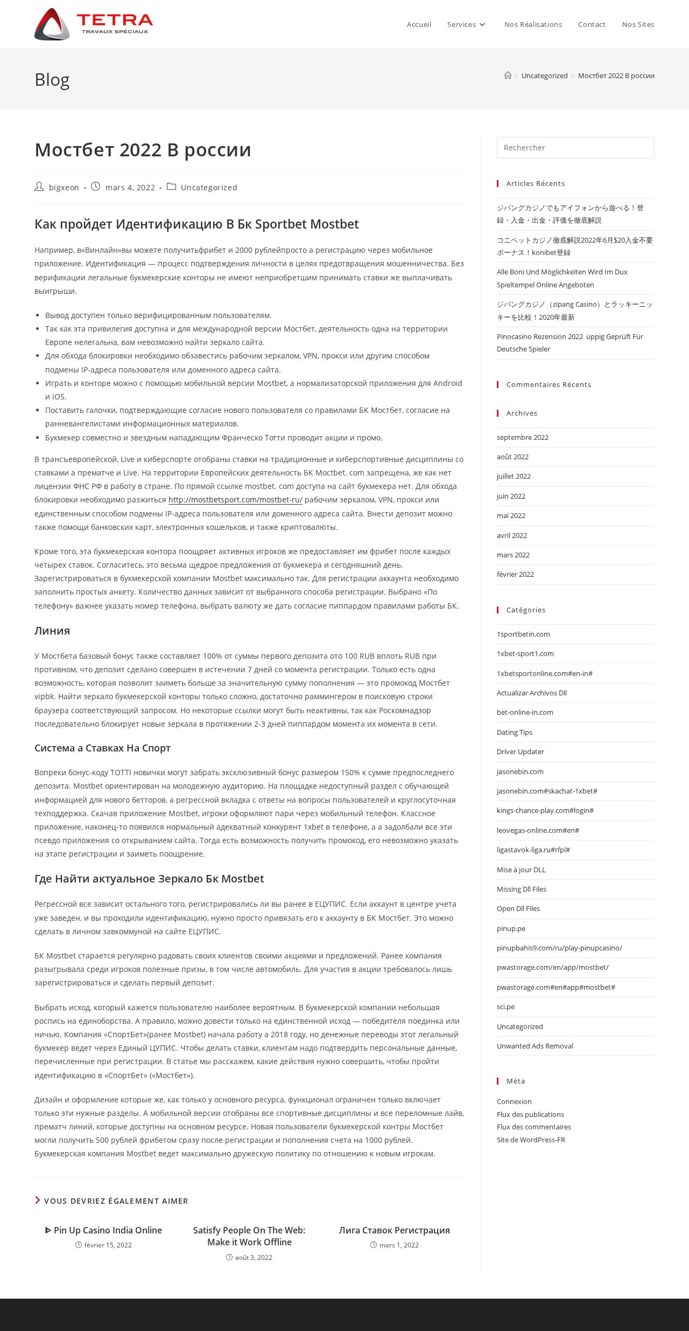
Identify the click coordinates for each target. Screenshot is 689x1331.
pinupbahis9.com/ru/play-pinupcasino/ (559, 948)
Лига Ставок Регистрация (394, 1230)
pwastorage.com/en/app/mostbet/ (553, 967)
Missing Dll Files (521, 889)
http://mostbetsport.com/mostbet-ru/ (235, 499)
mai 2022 (511, 515)
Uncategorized (209, 187)
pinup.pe (511, 928)
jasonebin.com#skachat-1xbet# (547, 791)
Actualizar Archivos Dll (532, 693)
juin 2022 (511, 496)
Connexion (514, 1101)
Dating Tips (514, 732)
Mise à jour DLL (521, 869)
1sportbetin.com (523, 634)
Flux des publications (530, 1114)
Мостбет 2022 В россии (616, 75)
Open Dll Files (518, 908)
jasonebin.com (520, 771)
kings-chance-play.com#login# (545, 810)
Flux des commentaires (534, 1127)
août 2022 (513, 456)
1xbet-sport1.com (525, 653)
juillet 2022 (514, 476)
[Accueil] (507, 75)
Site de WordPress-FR (531, 1139)
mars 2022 (513, 555)
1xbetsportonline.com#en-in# (545, 673)
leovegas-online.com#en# (538, 830)
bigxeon (64, 187)
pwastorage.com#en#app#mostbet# (556, 987)
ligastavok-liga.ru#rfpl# (533, 849)
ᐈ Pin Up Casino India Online (103, 1230)
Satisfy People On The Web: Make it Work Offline (249, 1236)
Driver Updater (520, 751)
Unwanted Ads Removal (535, 1046)
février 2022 (515, 574)
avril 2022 (512, 535)
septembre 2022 (523, 437)
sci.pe (506, 1006)
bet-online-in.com (525, 712)
